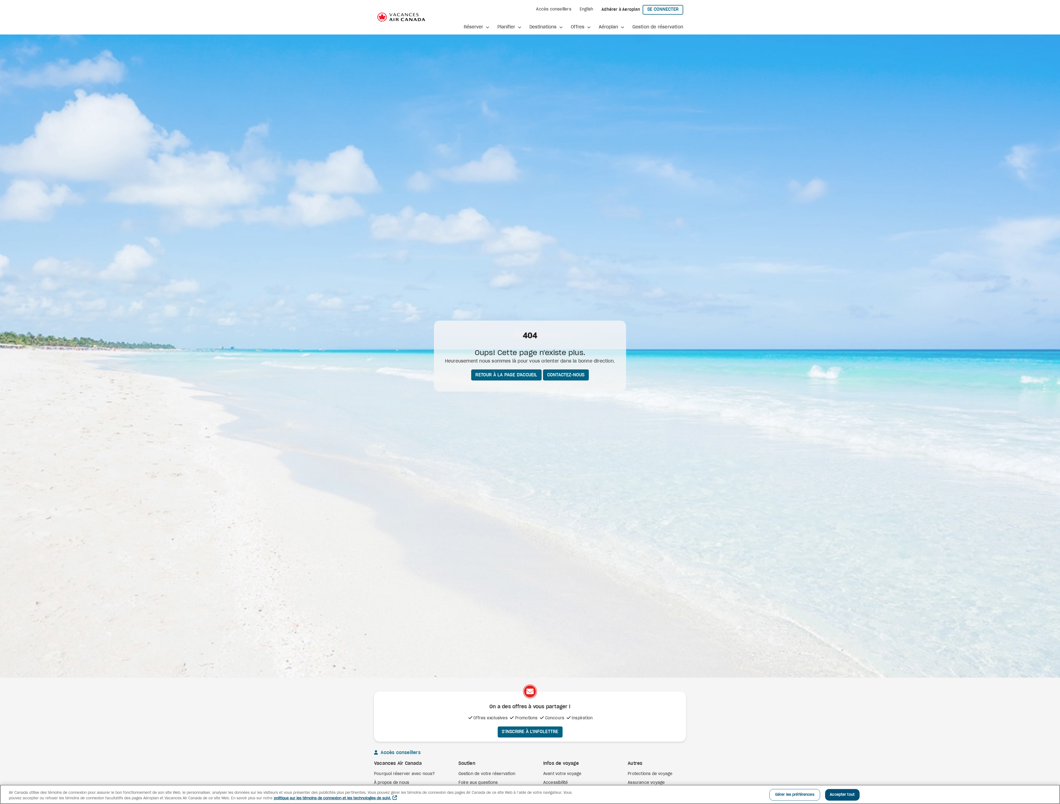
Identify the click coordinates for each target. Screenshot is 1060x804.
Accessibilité (555, 783)
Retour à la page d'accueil (506, 375)
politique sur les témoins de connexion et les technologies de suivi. (332, 798)
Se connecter (665, 9)
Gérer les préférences (794, 795)
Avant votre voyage (562, 774)
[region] (530, 794)
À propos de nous (391, 783)
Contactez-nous (566, 375)
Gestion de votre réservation (487, 774)
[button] (476, 27)
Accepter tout (842, 795)
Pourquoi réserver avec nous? (404, 774)
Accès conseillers (553, 9)
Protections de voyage (650, 774)
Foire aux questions (478, 783)
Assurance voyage (646, 783)
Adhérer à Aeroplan (620, 10)
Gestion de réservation (657, 27)
